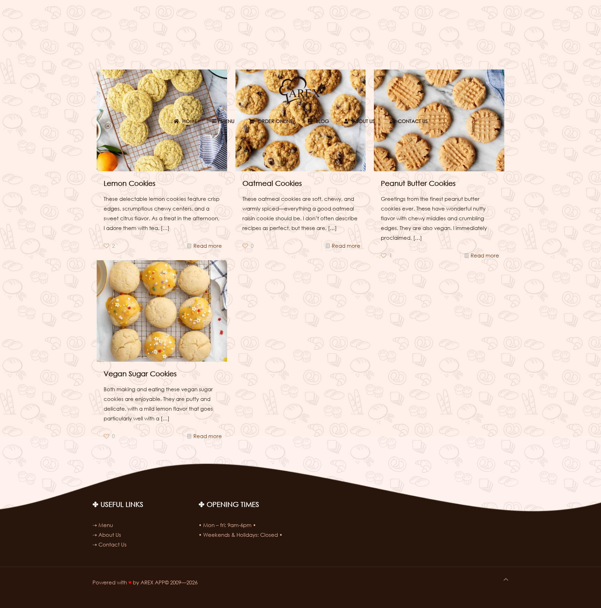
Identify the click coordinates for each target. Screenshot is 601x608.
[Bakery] (300, 89)
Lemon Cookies (129, 183)
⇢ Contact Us (110, 544)
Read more (207, 245)
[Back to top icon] (505, 579)
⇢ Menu (103, 524)
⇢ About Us (107, 534)
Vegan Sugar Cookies (140, 374)
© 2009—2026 (181, 582)
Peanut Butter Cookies (418, 183)
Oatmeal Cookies (272, 183)
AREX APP (153, 582)
